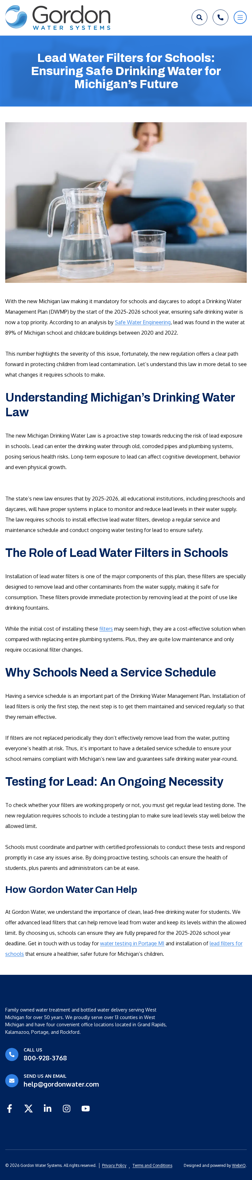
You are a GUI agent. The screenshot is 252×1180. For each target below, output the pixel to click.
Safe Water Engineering (143, 322)
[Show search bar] (199, 17)
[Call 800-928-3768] (220, 17)
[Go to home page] (57, 17)
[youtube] (85, 1108)
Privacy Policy (114, 1165)
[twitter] (28, 1108)
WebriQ (239, 1165)
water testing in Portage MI (132, 943)
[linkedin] (47, 1108)
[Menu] (240, 17)
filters (106, 628)
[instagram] (66, 1108)
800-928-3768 (45, 1057)
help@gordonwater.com (61, 1084)
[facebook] (9, 1108)
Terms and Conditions (152, 1165)
